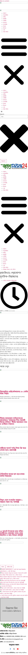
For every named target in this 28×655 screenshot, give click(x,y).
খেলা (4, 30)
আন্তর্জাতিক (5, 15)
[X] (14, 649)
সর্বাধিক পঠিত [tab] (9, 566)
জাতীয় (4, 17)
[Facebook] (10, 649)
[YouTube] (17, 649)
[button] (14, 61)
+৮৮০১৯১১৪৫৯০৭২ (8, 642)
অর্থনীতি (4, 20)
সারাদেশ (4, 13)
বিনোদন (4, 28)
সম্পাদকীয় (5, 24)
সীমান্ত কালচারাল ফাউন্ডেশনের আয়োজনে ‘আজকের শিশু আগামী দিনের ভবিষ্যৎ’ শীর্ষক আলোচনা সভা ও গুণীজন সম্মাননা (13, 421)
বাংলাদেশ (5, 22)
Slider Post (6, 269)
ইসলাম (4, 26)
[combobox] (14, 116)
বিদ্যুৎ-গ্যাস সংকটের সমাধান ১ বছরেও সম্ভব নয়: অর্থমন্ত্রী (11, 501)
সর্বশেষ (14, 269)
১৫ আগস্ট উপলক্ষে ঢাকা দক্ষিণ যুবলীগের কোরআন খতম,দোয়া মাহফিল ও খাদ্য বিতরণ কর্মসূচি (11, 533)
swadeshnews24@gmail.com (14, 639)
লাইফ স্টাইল (5, 32)
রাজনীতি (4, 18)
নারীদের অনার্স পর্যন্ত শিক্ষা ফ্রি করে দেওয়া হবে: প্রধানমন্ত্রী (13, 449)
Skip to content (4, 1)
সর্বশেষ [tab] (2, 566)
